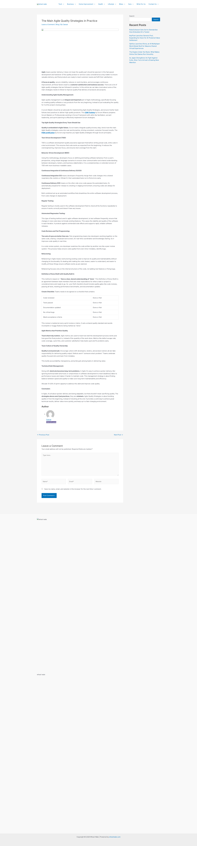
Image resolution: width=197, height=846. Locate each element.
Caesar (48, 420)
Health (100, 4)
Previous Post (43, 435)
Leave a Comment (48, 24)
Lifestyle (111, 4)
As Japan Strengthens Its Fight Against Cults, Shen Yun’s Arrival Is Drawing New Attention (144, 60)
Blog (57, 24)
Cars (130, 4)
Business (70, 4)
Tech (60, 4)
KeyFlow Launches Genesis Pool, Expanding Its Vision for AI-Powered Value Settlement (144, 38)
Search (131, 16)
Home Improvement (86, 4)
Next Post (118, 435)
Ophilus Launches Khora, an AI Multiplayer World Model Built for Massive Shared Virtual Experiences (144, 46)
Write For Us (141, 4)
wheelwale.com (114, 837)
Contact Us (153, 4)
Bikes (121, 4)
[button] (63, 4)
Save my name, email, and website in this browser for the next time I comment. (72, 489)
